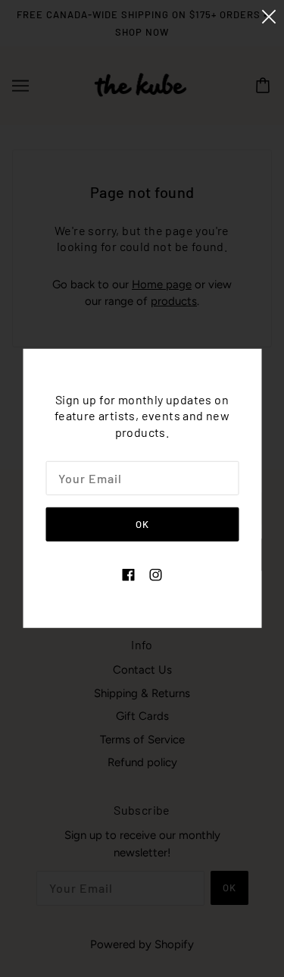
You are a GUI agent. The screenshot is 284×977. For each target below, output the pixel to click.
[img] (128, 574)
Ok (142, 524)
